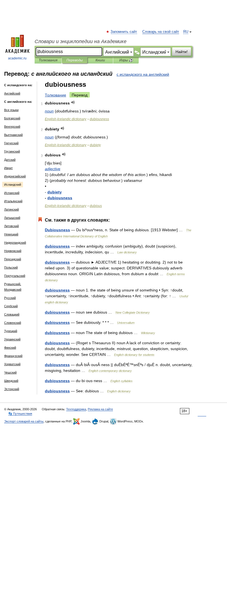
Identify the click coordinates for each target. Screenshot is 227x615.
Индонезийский (15, 176)
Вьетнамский (13, 134)
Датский (10, 159)
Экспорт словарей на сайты (23, 421)
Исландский (12, 184)
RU (185, 32)
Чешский (10, 372)
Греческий (11, 143)
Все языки (11, 110)
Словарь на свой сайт (160, 32)
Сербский (11, 306)
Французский (13, 356)
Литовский (11, 226)
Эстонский (11, 389)
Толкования (48, 60)
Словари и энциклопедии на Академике (81, 41)
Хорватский (12, 364)
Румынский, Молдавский (12, 286)
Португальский (14, 275)
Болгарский (12, 118)
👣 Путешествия (20, 413)
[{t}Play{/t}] (73, 102)
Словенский (12, 322)
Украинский (12, 339)
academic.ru (17, 58)
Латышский (12, 217)
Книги (100, 60)
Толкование (55, 95)
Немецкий (11, 234)
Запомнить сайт (124, 32)
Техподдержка (76, 409)
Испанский (11, 193)
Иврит (8, 168)
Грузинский (12, 151)
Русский (10, 297)
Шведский (11, 380)
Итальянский (13, 201)
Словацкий (11, 314)
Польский (11, 267)
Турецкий (10, 331)
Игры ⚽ (126, 60)
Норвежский (12, 251)
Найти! (182, 51)
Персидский (12, 259)
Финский (10, 347)
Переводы (74, 60)
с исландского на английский (143, 74)
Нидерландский (15, 242)
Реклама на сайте (100, 409)
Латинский (11, 209)
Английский (12, 93)
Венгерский (12, 126)
